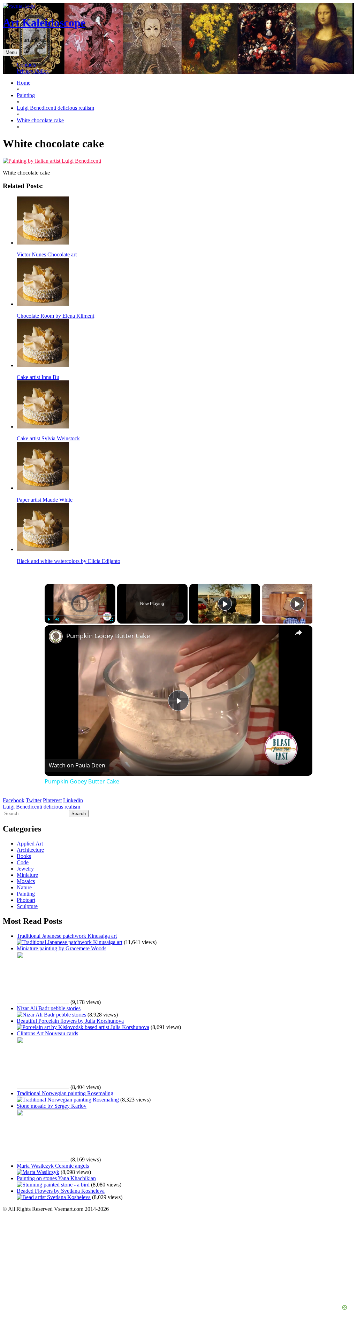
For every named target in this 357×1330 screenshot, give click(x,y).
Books (24, 856)
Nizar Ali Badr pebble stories (49, 1008)
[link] (56, 636)
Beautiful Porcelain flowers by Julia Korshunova (70, 1021)
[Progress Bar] (80, 615)
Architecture (30, 850)
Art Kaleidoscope (44, 22)
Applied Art (30, 843)
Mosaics (26, 881)
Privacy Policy (33, 71)
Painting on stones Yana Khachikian (56, 1178)
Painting (26, 894)
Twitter (33, 800)
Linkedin (73, 800)
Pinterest (52, 800)
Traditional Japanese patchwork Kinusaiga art (67, 936)
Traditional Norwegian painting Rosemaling (65, 1093)
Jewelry (25, 869)
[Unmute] (57, 619)
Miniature (27, 875)
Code (23, 862)
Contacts (26, 65)
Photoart (26, 900)
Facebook (13, 800)
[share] (298, 632)
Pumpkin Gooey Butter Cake (108, 636)
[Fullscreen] (111, 619)
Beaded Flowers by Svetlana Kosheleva (61, 1191)
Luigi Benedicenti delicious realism (41, 807)
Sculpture (27, 906)
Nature (24, 887)
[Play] (49, 619)
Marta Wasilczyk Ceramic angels (53, 1166)
